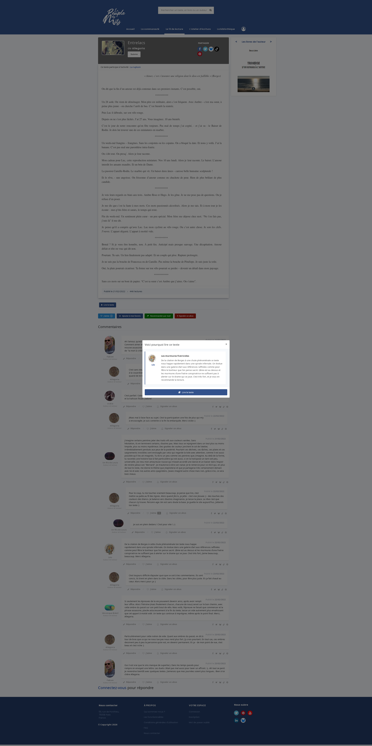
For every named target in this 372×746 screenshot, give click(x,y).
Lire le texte (187, 392)
